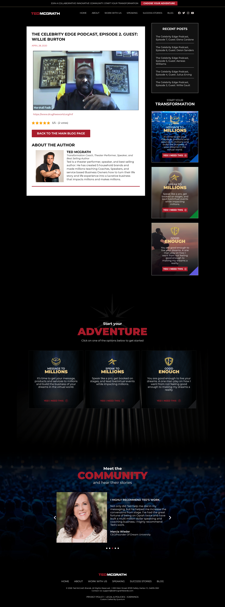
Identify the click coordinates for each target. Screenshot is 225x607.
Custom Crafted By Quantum (112, 599)
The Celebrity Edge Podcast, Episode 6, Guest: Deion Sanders (175, 49)
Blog (170, 13)
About (95, 13)
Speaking (132, 13)
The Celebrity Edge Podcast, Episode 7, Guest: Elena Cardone (175, 38)
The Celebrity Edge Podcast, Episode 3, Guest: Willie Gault (173, 84)
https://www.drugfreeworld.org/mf (53, 114)
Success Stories (152, 13)
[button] (55, 517)
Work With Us (113, 13)
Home (83, 13)
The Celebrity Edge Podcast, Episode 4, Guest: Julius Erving (174, 73)
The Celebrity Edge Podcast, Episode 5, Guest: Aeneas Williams (172, 61)
